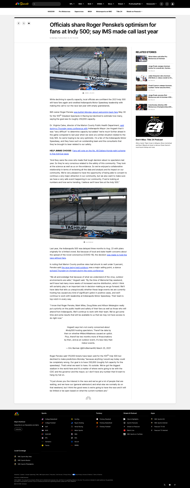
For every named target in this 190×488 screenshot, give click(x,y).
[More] (161, 4)
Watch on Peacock (134, 11)
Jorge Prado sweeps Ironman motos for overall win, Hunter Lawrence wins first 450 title (159, 67)
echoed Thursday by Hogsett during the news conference (77, 270)
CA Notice (89, 474)
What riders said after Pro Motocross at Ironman (157, 58)
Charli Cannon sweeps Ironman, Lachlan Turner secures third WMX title (160, 86)
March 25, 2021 (103, 348)
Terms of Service (97, 474)
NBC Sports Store (44, 474)
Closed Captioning (30, 474)
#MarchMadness (88, 333)
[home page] (22, 4)
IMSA (90, 11)
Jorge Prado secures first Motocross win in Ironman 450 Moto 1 (159, 96)
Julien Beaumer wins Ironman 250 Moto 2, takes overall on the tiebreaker (160, 77)
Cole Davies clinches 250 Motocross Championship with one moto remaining (159, 106)
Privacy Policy (67, 474)
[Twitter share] (24, 23)
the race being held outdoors (75, 267)
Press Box (52, 474)
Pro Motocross (64, 11)
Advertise (16, 474)
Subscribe (18, 429)
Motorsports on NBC (104, 11)
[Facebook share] (19, 23)
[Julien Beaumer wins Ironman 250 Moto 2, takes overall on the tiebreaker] (141, 78)
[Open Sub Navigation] (74, 3)
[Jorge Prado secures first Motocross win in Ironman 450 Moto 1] (141, 97)
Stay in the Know (19, 422)
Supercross (79, 11)
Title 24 (119, 11)
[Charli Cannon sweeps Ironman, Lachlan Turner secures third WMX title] (141, 88)
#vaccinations (105, 336)
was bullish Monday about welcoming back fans (96, 112)
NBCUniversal (24, 477)
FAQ (37, 474)
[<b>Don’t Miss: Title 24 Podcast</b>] (154, 126)
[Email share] (29, 23)
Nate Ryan (54, 38)
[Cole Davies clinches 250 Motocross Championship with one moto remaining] (141, 107)
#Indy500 (70, 330)
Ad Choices (59, 474)
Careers (22, 474)
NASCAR (51, 11)
